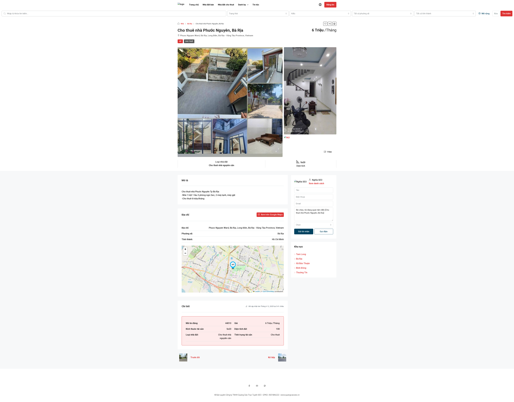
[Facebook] (249, 385)
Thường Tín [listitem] (301, 272)
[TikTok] (264, 385)
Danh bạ (242, 4)
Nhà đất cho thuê (226, 4)
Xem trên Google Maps (271, 214)
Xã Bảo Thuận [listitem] (303, 263)
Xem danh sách (316, 183)
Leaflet (257, 291)
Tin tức (255, 4)
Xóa (496, 13)
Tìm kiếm (506, 13)
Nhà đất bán (208, 4)
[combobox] (258, 13)
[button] (325, 24)
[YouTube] (257, 385)
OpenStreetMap (268, 291)
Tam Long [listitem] (301, 254)
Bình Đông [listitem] (301, 268)
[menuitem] (320, 5)
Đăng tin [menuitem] (330, 4)
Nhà (182, 24)
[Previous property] (183, 357)
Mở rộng (485, 13)
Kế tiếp (271, 357)
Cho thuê (189, 41)
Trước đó (195, 357)
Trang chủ (194, 4)
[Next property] (282, 357)
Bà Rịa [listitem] (299, 259)
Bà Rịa (189, 24)
